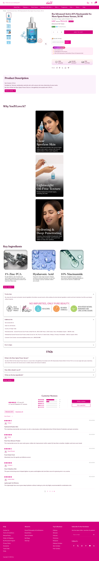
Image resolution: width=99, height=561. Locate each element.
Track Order (6, 548)
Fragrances (64, 7)
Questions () (19, 412)
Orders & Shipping (8, 538)
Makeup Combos (57, 543)
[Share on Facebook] (57, 68)
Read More (9, 91)
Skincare (55, 533)
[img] (8, 421)
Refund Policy (7, 535)
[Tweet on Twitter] (62, 68)
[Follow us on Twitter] (78, 546)
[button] (52, 26)
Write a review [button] (81, 401)
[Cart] (95, 2)
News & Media (29, 535)
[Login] (92, 2)
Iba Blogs (27, 538)
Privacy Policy (7, 543)
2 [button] (47, 491)
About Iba (16, 7)
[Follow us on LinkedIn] (94, 546)
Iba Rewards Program (9, 541)
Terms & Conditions (8, 533)
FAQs (4, 551)
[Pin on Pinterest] (59, 68)
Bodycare (55, 541)
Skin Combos (56, 546)
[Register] (93, 534)
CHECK (67, 42)
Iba (13, 557)
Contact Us (6, 530)
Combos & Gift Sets (46, 7)
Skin (56, 7)
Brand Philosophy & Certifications (34, 530)
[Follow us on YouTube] (90, 546)
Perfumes (55, 538)
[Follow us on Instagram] (82, 546)
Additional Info (8, 319)
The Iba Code (8, 294)
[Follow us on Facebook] (74, 546)
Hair (71, 7)
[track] (88, 3)
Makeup (25, 7)
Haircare (55, 535)
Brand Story (28, 533)
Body (77, 7)
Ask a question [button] (81, 405)
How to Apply (8, 345)
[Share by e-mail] (68, 68)
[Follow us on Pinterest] (86, 546)
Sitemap (27, 541)
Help (84, 7)
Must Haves (34, 7)
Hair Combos (56, 548)
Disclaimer (6, 546)
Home (4, 11)
